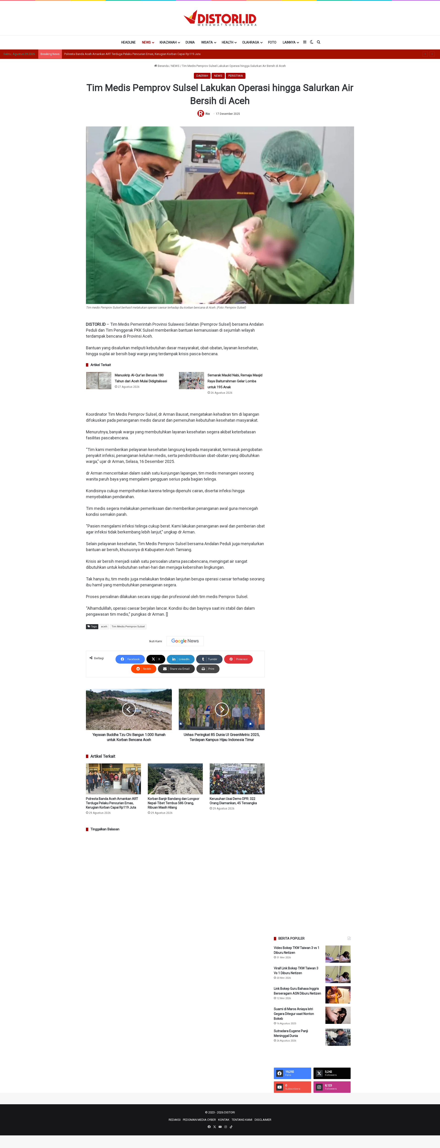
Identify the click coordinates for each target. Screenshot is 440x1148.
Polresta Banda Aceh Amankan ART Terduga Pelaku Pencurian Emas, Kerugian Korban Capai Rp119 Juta (112, 803)
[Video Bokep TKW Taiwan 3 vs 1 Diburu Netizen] (338, 954)
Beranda (163, 66)
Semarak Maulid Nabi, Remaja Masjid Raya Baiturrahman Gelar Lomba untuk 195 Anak (235, 381)
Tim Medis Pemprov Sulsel (128, 626)
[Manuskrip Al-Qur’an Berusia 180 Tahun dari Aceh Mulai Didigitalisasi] (98, 380)
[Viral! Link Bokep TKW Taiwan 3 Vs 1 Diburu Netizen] (338, 974)
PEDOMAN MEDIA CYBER (199, 1119)
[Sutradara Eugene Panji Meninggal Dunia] (338, 1037)
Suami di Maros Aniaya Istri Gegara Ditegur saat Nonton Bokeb (294, 1013)
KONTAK (223, 1119)
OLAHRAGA (250, 42)
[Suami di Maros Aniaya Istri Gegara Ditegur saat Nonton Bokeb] (338, 1015)
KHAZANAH (168, 42)
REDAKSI (175, 1119)
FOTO (272, 42)
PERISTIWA (235, 75)
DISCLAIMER (263, 1119)
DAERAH (202, 75)
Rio (208, 113)
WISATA (207, 42)
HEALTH (227, 42)
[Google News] (185, 641)
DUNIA (190, 42)
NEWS (146, 42)
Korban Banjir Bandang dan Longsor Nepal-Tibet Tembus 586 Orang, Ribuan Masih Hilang (173, 803)
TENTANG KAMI (242, 1119)
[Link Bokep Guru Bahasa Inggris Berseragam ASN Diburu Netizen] (338, 994)
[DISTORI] (220, 18)
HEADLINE (128, 42)
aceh (104, 626)
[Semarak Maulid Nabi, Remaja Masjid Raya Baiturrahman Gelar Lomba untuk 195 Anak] (191, 380)
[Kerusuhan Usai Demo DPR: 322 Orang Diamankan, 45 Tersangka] (237, 778)
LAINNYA (289, 42)
